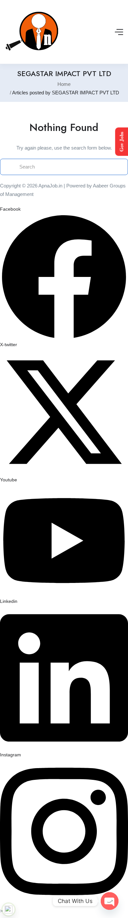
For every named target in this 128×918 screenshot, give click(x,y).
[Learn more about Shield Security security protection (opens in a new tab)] (8, 909)
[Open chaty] (109, 901)
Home (64, 84)
